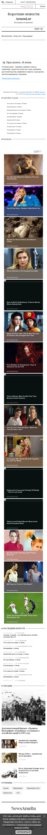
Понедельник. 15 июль (11, 665)
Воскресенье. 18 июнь (14, 126)
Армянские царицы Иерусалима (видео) (28, 741)
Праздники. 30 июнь (14, 130)
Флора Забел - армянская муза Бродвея (30, 755)
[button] (38, 29)
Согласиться (23, 832)
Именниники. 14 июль (11, 677)
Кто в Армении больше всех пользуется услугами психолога (31, 770)
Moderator (42, 92)
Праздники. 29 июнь (14, 133)
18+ (18, 793)
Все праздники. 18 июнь (15, 113)
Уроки (5, 788)
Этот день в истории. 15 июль (14, 643)
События (23, 641)
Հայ (22, 6)
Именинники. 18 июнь (14, 107)
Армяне (22, 652)
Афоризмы (17, 788)
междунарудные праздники (33, 94)
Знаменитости (25, 646)
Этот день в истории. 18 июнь (17, 103)
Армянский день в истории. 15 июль (16, 654)
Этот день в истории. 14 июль (14, 671)
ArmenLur (23, 19)
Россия (21, 633)
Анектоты (7, 793)
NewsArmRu (7, 36)
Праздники (27, 36)
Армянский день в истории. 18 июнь (19, 110)
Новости (17, 36)
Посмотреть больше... (11, 78)
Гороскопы (24, 663)
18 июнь (43, 94)
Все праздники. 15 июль (11, 660)
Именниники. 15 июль (11, 648)
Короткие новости (23, 14)
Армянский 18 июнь (13, 120)
